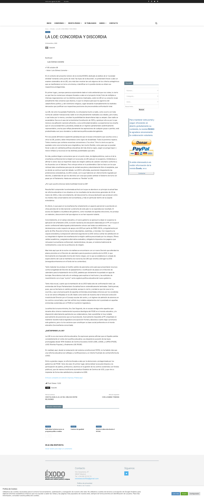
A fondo (52, 29)
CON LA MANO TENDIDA (110, 397)
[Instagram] (151, 1)
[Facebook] (148, 1)
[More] (117, 52)
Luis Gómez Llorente (55, 62)
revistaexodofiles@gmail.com (87, 479)
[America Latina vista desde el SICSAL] (107, 419)
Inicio (46, 29)
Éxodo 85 (52, 47)
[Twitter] (154, 1)
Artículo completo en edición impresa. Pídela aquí (64, 378)
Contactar (141, 173)
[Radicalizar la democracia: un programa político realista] (57, 419)
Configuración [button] (194, 493)
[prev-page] (46, 436)
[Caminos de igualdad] (82, 419)
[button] (156, 23)
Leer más (176, 493)
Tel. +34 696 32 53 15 (83, 476)
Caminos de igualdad (77, 429)
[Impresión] (112, 52)
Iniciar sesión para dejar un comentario (58, 449)
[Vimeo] (157, 1)
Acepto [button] (184, 493)
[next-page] (50, 436)
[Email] (107, 52)
